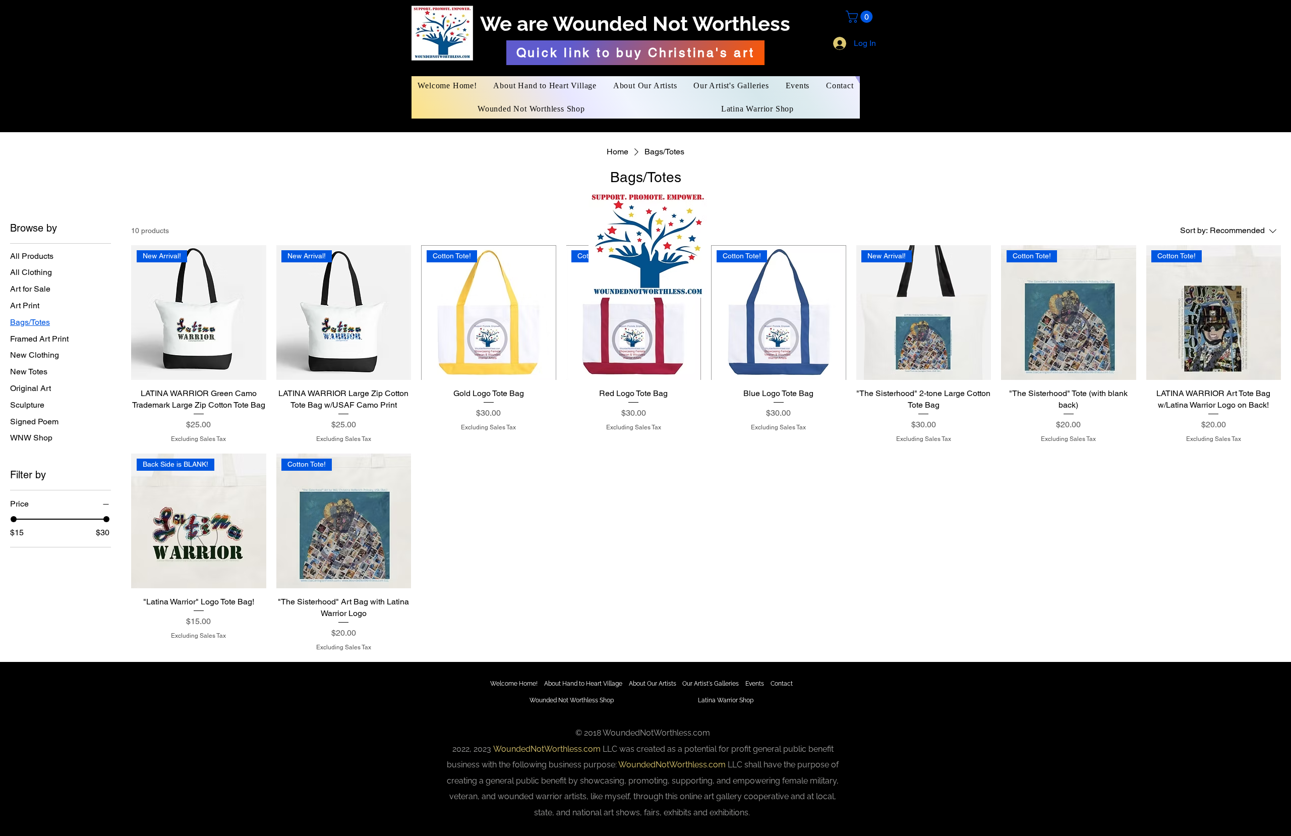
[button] (860, 17)
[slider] (14, 519)
